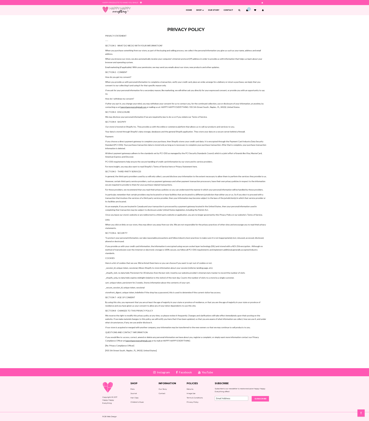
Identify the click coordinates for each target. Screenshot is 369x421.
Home (189, 10)
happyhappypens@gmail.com (133, 107)
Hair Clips (134, 398)
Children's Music (137, 402)
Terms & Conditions (195, 398)
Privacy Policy (192, 402)
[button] (239, 10)
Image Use (191, 393)
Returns (190, 389)
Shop (199, 10)
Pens (132, 389)
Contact (228, 10)
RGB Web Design (109, 416)
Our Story (213, 10)
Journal (133, 393)
